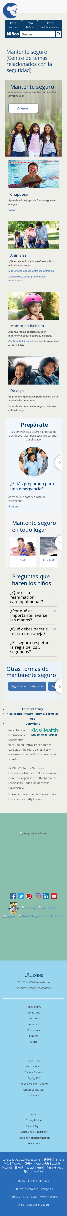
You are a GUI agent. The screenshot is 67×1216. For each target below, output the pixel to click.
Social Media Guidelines (33, 1131)
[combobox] (37, 34)
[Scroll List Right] (58, 542)
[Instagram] (37, 896)
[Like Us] (13, 896)
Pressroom (33, 1030)
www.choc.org (48, 1196)
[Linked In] (46, 896)
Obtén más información (22, 341)
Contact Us (33, 1012)
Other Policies (33, 1143)
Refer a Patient (33, 1072)
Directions (33, 1018)
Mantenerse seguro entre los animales (31, 270)
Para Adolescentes (50, 25)
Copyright (32, 723)
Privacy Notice (33, 1120)
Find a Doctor (33, 1066)
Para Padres (13, 25)
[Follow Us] (21, 896)
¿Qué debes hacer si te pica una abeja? (29, 631)
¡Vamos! (23, 108)
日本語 (19, 1167)
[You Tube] (54, 896)
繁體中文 (49, 1159)
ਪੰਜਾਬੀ (41, 1167)
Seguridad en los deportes (27, 686)
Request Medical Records (33, 1083)
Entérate (13, 406)
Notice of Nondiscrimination (33, 1137)
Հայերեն (42, 1163)
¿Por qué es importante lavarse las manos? (28, 615)
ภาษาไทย (37, 1171)
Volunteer (33, 1095)
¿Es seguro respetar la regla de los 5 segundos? (29, 647)
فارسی (56, 1163)
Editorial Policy (32, 709)
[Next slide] (58, 462)
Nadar (12, 209)
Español (36, 1159)
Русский (6, 1167)
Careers (33, 1035)
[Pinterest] (29, 896)
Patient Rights (33, 1126)
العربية (30, 1167)
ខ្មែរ (49, 1167)
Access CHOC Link (33, 1089)
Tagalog (16, 1163)
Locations (33, 1024)
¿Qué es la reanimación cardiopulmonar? (26, 597)
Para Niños (30, 25)
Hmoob (58, 1167)
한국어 (28, 1163)
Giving (33, 1041)
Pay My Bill (34, 1078)
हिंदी (26, 1171)
